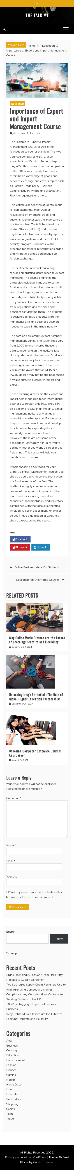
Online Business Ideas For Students (37, 567)
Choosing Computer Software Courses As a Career (35, 753)
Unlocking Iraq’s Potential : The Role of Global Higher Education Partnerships (36, 696)
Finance (11, 1070)
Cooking (11, 1050)
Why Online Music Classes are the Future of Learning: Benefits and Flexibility (37, 639)
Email (10, 861)
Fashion (11, 1065)
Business (12, 1045)
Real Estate (13, 1099)
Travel (10, 1118)
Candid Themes (43, 1162)
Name (11, 845)
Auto (9, 1040)
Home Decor (14, 1084)
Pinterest (21, 547)
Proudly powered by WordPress (26, 1157)
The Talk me (37, 15)
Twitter (42, 539)
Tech (9, 1113)
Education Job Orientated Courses (37, 579)
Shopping (12, 1104)
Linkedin (41, 547)
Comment (13, 798)
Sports (10, 1109)
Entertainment (15, 1060)
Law (9, 1089)
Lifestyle (11, 1094)
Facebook (21, 539)
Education (17, 103)
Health (10, 1079)
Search (10, 931)
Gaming (11, 1075)
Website (11, 876)
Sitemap (11, 953)
